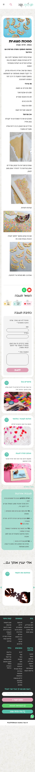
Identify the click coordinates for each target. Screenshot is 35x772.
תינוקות (19, 623)
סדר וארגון (29, 630)
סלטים (20, 685)
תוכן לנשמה (7, 623)
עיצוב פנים (29, 632)
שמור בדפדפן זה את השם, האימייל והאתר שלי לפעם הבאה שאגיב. (18, 346)
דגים (20, 652)
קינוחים (19, 666)
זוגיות (20, 641)
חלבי (20, 662)
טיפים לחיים (7, 630)
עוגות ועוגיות (18, 669)
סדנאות (8, 625)
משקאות (19, 676)
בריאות (31, 659)
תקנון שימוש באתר (7, 663)
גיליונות (9, 652)
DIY (32, 623)
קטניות (20, 659)
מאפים (20, 664)
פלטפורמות (7, 659)
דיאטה (31, 664)
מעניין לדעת (7, 627)
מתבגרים (19, 627)
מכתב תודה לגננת (23, 453)
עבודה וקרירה (7, 636)
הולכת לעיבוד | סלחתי (22, 418)
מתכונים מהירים (19, 681)
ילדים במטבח (18, 678)
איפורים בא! (26, 381)
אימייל (26, 333)
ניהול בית (19, 632)
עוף (21, 654)
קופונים (9, 654)
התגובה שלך (23, 352)
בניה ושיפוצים (28, 627)
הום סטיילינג (29, 625)
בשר (20, 657)
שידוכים (19, 644)
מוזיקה (9, 641)
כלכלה (20, 639)
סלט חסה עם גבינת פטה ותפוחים (16, 511)
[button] (3, 4)
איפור (31, 666)
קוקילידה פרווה (20, 541)
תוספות (19, 673)
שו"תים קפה (7, 639)
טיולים (20, 634)
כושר (31, 656)
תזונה (31, 654)
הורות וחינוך (18, 630)
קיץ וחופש (18, 637)
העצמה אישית (8, 633)
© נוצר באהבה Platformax (17, 722)
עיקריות (19, 671)
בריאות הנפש (28, 671)
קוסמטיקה (29, 668)
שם (27, 327)
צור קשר (8, 657)
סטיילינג (30, 661)
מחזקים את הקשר (22, 572)
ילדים (20, 625)
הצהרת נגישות (9, 667)
